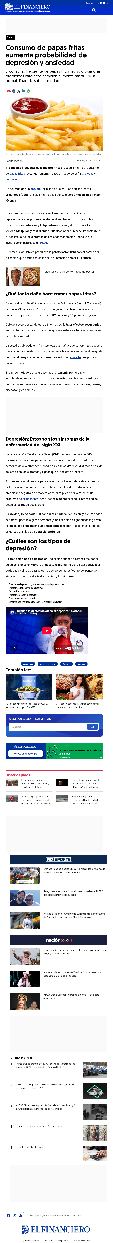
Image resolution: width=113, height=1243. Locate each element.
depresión (12, 179)
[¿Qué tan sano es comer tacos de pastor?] (23, 276)
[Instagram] (101, 3)
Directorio (47, 1241)
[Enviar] (92, 727)
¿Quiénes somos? (31, 1241)
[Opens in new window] (25, 875)
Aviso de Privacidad (81, 1241)
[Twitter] (98, 3)
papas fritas (17, 173)
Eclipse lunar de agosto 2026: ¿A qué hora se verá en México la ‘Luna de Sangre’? (87, 784)
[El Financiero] (28, 7)
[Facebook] (95, 3)
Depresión (67, 664)
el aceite (75, 357)
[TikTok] (108, 3)
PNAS (44, 242)
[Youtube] (105, 3)
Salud (10, 37)
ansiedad (88, 173)
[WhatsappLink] (54, 751)
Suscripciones (62, 1241)
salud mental (31, 499)
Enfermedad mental (48, 664)
